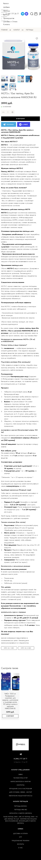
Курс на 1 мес (9, 648)
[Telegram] (22, 14)
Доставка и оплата (20, 833)
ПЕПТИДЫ (29, 30)
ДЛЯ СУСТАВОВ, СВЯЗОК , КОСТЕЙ (20, 792)
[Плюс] (12, 112)
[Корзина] (36, 13)
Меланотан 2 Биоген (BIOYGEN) (20, 813)
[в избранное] (37, 38)
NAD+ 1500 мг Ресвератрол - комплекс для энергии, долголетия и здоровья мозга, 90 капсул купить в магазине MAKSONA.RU (10, 701)
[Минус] (3, 112)
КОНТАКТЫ (20, 844)
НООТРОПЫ (20, 785)
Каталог (17, 30)
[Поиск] (31, 13)
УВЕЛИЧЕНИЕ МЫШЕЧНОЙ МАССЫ (20, 796)
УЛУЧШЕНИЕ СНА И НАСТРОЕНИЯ (20, 789)
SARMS (20, 774)
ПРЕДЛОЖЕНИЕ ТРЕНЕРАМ (20, 841)
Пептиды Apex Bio (20, 810)
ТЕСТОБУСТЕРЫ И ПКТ (20, 778)
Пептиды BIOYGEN (20, 806)
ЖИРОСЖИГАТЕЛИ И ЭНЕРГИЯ (20, 781)
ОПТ (20, 837)
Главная (4, 30)
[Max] (26, 14)
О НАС (20, 848)
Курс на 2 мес (26, 648)
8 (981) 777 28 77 (20, 759)
